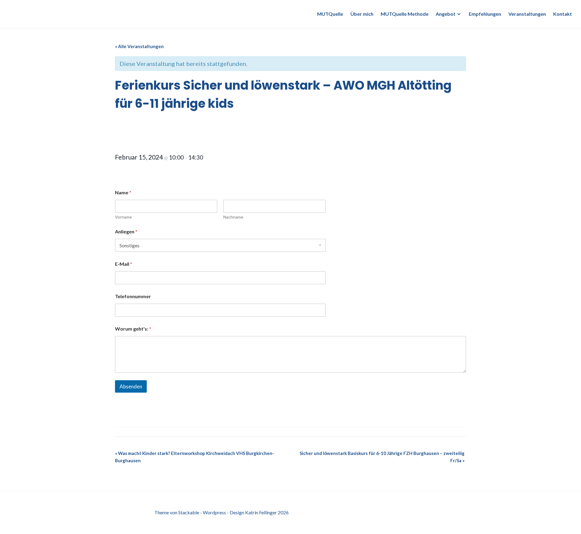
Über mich (361, 14)
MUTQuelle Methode (404, 14)
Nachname (233, 216)
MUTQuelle (330, 14)
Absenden (131, 386)
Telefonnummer (133, 296)
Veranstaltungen (527, 14)
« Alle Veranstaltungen (139, 46)
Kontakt (562, 14)
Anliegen (126, 231)
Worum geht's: (133, 328)
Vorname (123, 216)
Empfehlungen (485, 14)
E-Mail (123, 264)
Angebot (445, 14)
